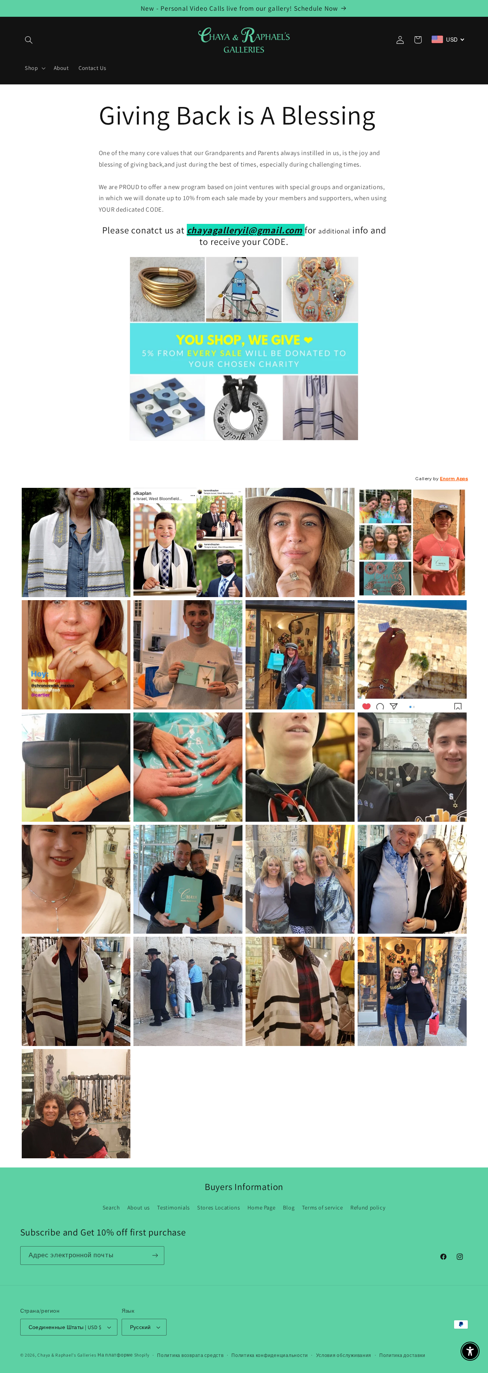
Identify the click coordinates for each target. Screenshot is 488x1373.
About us (138, 1207)
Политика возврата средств (190, 1355)
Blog (289, 1207)
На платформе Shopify (123, 1355)
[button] (29, 40)
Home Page (261, 1207)
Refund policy (367, 1207)
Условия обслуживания (344, 1355)
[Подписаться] (155, 1255)
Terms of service (322, 1207)
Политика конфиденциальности (269, 1355)
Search (111, 1207)
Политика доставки (402, 1355)
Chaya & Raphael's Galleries (66, 1355)
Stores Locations (218, 1207)
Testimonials (173, 1207)
